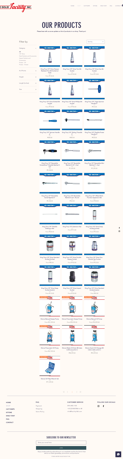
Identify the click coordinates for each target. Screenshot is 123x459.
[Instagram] (119, 231)
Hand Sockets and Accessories (28, 56)
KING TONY (10, 416)
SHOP (8, 406)
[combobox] (96, 41)
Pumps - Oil (22, 62)
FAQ (7, 419)
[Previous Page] (67, 392)
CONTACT (9, 422)
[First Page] (64, 392)
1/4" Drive (22, 54)
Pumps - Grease (23, 64)
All (20, 52)
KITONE (9, 412)
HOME (8, 402)
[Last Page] (80, 392)
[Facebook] (119, 228)
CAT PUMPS (10, 409)
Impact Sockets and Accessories (24, 59)
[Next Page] (77, 392)
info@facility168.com (74, 411)
